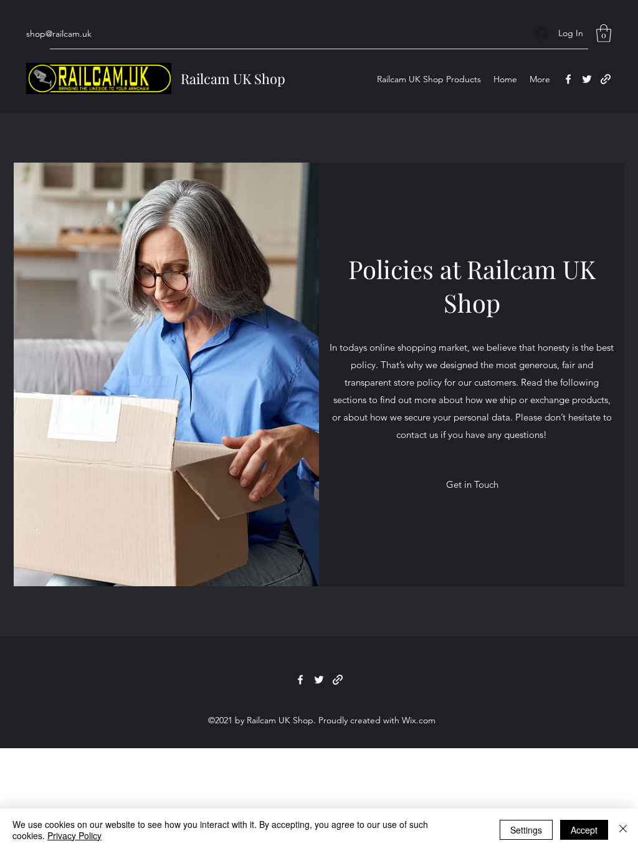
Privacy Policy (74, 835)
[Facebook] (568, 79)
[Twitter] (587, 79)
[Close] (623, 830)
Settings (526, 830)
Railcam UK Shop (233, 78)
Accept (584, 830)
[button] (603, 33)
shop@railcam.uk (59, 33)
